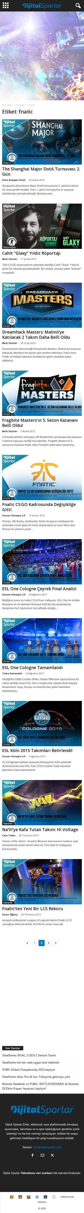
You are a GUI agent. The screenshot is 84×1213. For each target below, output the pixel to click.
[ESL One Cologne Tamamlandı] (42, 640)
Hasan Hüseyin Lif (13, 515)
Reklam (42, 1201)
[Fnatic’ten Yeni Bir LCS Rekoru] (42, 881)
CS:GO (6, 326)
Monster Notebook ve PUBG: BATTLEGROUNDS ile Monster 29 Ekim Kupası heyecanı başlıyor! (40, 1086)
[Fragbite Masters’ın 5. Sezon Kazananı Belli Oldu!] (42, 393)
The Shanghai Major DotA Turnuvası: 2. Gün (41, 171)
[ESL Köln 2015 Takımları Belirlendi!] (42, 723)
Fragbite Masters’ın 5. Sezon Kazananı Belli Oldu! (40, 422)
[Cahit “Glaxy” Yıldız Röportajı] (42, 226)
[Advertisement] (42, 56)
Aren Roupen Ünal (13, 180)
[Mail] (42, 1155)
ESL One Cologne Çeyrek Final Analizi (39, 589)
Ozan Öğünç (10, 914)
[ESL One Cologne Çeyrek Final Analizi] (42, 561)
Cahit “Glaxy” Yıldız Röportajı (31, 253)
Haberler (7, 823)
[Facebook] (32, 1155)
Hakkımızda (67, 1196)
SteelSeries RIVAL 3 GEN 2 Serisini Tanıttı (29, 1055)
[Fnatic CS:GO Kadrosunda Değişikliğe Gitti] (42, 477)
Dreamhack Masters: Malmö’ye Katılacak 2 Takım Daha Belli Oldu (36, 334)
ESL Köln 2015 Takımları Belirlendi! (37, 750)
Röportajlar (9, 247)
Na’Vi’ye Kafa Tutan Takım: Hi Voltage (40, 829)
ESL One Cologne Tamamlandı (32, 667)
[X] (51, 1155)
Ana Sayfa (7, 105)
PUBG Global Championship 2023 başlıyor (28, 1069)
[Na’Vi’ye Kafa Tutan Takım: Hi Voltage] (42, 802)
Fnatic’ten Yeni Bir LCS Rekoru (32, 908)
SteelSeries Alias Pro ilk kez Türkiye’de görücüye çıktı (36, 1076)
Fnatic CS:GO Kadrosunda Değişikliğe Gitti (39, 507)
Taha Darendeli (12, 673)
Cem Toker (9, 835)
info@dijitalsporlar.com (47, 1147)
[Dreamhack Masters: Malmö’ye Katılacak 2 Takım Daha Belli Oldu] (42, 305)
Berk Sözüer (9, 259)
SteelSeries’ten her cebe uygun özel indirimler (30, 1062)
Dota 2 (7, 162)
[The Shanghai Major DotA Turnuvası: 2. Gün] (42, 142)
